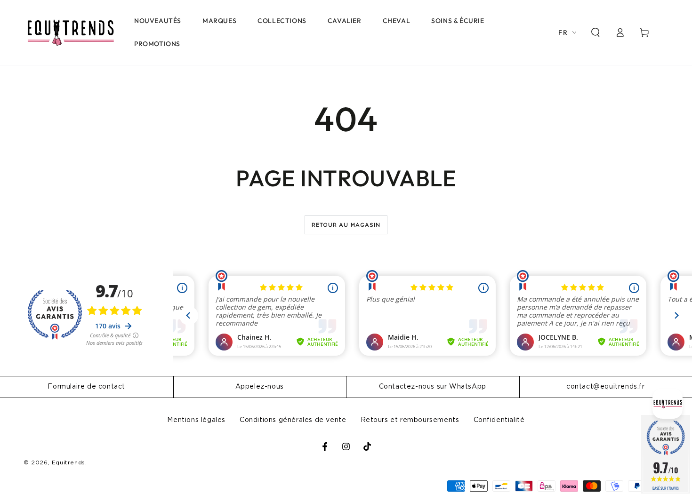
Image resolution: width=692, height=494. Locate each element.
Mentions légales (196, 420)
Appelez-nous (259, 386)
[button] (595, 32)
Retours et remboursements (410, 420)
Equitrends (68, 462)
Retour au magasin (346, 225)
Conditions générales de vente (293, 420)
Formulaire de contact (86, 386)
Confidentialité (499, 420)
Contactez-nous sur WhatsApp (432, 386)
